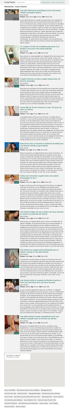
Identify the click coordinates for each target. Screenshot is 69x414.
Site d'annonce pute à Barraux (14, 400)
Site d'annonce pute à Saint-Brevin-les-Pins (27, 397)
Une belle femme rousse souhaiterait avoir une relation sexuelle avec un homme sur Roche (39, 317)
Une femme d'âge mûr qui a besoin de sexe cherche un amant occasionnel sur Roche (41, 213)
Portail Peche (9, 2)
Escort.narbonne (58, 397)
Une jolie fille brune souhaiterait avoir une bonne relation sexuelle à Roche (40, 11)
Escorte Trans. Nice (10, 393)
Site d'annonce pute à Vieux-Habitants (28, 390)
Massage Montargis (34, 393)
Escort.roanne (44, 403)
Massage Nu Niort (46, 390)
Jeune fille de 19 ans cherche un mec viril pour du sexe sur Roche (40, 108)
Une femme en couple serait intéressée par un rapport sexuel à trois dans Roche (39, 251)
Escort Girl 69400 (10, 390)
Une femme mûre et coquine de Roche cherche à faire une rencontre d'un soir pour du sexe (40, 281)
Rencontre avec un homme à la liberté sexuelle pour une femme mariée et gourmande (41, 144)
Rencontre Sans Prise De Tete (47, 400)
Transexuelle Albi (46, 397)
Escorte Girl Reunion (11, 403)
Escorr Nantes (53, 403)
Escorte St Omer (10, 406)
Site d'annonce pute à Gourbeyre (28, 403)
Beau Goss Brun (22, 393)
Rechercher (45, 2)
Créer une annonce (58, 2)
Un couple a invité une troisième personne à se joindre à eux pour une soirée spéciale (39, 47)
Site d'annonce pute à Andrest (51, 393)
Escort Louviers (20, 406)
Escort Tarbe (8, 397)
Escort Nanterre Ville (30, 400)
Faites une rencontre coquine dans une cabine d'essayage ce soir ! (39, 177)
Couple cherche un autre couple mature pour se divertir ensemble (40, 80)
